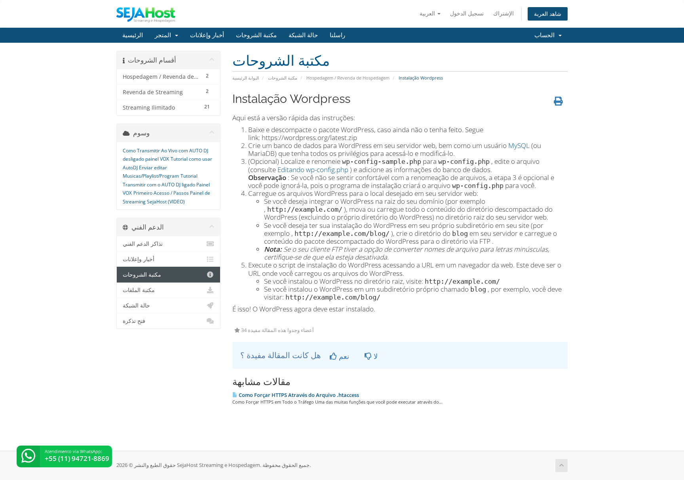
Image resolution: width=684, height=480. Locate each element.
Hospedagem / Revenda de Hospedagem (348, 78)
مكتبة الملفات (139, 290)
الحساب (546, 35)
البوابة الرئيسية (245, 78)
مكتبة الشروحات (256, 35)
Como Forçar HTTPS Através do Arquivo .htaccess (298, 394)
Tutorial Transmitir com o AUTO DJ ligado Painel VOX (166, 184)
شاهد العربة (547, 13)
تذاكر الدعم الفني (143, 243)
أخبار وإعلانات (207, 35)
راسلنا (337, 35)
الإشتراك (503, 13)
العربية (428, 13)
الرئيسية (132, 35)
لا (375, 356)
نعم (343, 356)
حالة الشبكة (303, 35)
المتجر (164, 35)
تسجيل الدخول (467, 13)
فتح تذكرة (134, 320)
